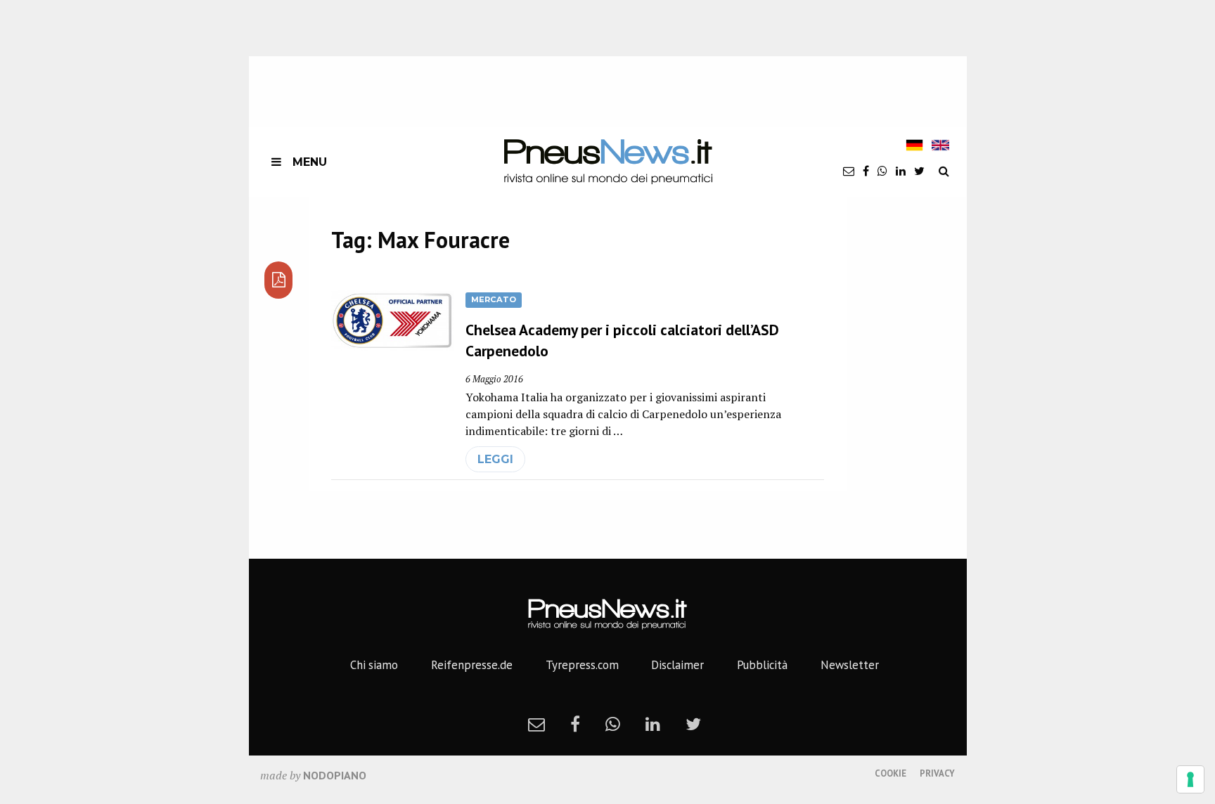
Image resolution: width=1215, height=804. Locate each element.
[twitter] (919, 171)
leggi (495, 459)
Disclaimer (677, 665)
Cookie (890, 773)
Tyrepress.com (582, 665)
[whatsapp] (882, 171)
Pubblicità (762, 665)
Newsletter (850, 665)
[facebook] (866, 171)
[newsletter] (848, 171)
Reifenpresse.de (472, 665)
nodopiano (334, 775)
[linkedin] (901, 171)
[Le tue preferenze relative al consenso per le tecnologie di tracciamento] (1190, 779)
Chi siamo (374, 665)
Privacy (937, 773)
